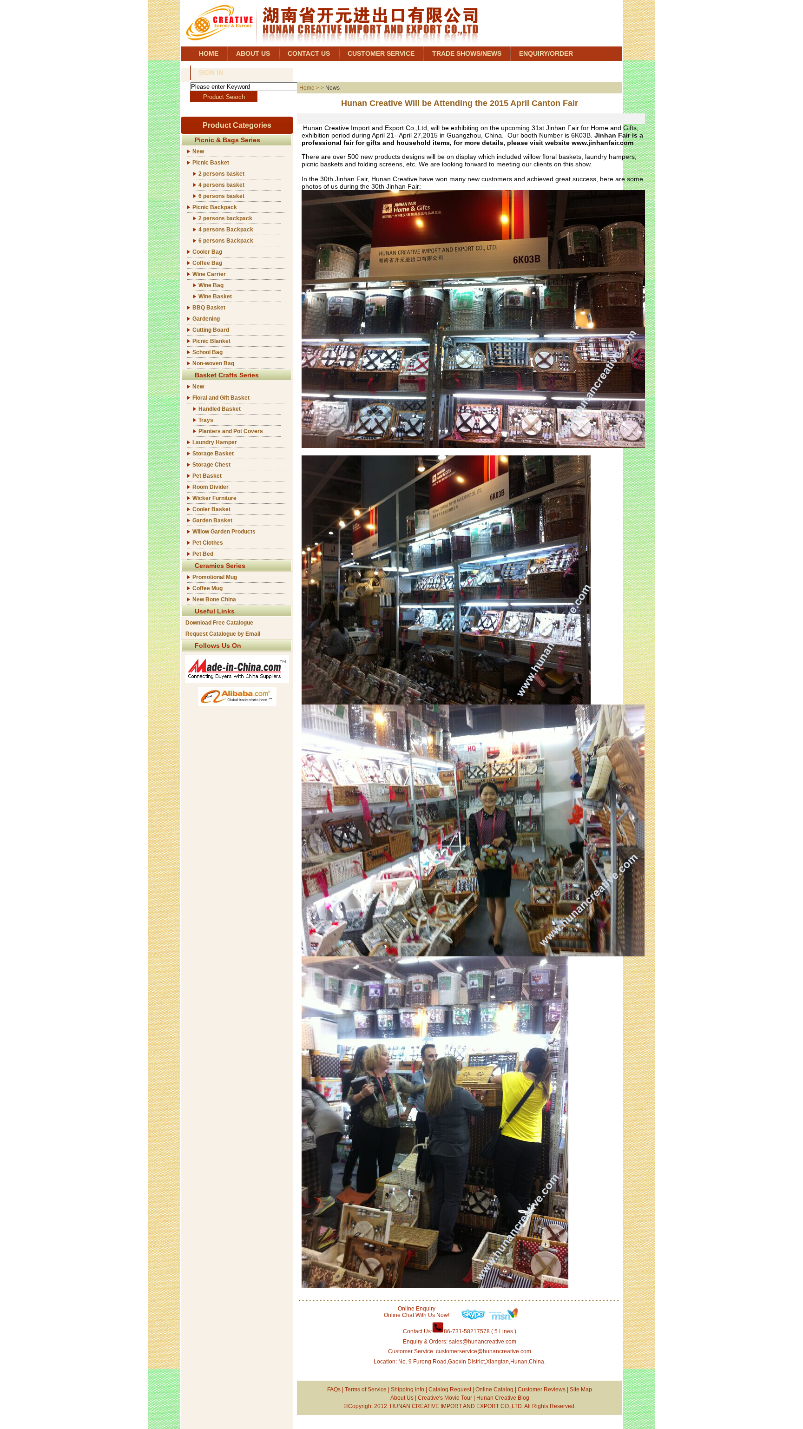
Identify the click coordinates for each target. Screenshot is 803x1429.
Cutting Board (210, 330)
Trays (205, 420)
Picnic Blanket (211, 341)
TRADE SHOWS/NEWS (466, 53)
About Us (402, 1398)
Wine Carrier (209, 274)
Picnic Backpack (214, 207)
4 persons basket (221, 185)
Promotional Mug (214, 577)
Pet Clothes (207, 543)
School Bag (207, 352)
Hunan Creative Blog (502, 1398)
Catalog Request (449, 1389)
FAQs (334, 1389)
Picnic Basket (210, 162)
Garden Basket (212, 520)
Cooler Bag (207, 252)
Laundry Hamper (214, 442)
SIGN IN (211, 72)
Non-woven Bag (213, 363)
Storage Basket (213, 453)
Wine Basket (215, 296)
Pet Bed (202, 554)
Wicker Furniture (214, 498)
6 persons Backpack (225, 240)
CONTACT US (309, 53)
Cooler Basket (211, 509)
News (332, 88)
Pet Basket (207, 476)
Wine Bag (211, 285)
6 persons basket (221, 196)
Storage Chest (211, 464)
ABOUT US (253, 53)
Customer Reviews (542, 1389)
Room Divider (210, 487)
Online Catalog (494, 1389)
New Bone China (214, 599)
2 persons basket (221, 174)
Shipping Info (407, 1389)
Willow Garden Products (224, 531)
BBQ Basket (208, 307)
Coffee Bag (207, 263)
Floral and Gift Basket (221, 398)
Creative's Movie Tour (445, 1398)
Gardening (206, 319)
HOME (208, 53)
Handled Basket (219, 409)
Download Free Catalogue (219, 622)
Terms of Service (366, 1389)
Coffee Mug (207, 588)
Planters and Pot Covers (230, 431)
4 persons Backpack (225, 229)
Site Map (581, 1389)
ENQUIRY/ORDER (546, 53)
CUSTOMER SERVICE (381, 53)
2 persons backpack (225, 218)
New (198, 151)
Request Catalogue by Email (222, 634)
